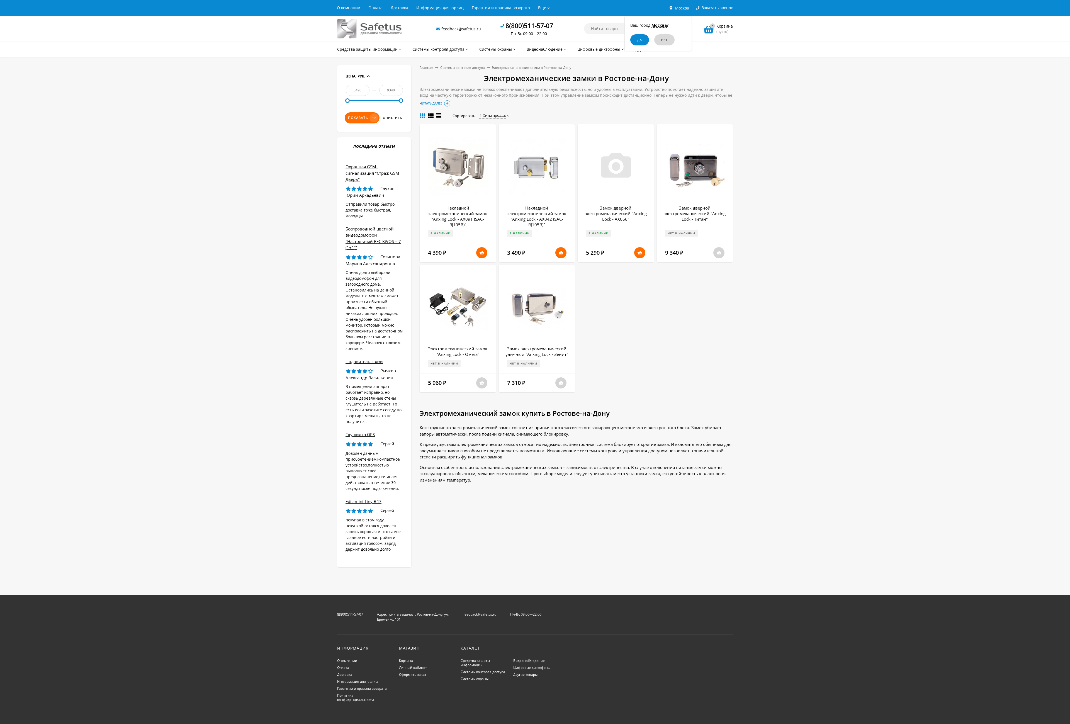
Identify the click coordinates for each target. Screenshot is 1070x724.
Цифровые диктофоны (531, 667)
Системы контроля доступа (462, 67)
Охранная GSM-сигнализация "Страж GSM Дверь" (372, 173)
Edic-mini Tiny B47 (363, 501)
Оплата (375, 7)
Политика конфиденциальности (355, 697)
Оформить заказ (412, 674)
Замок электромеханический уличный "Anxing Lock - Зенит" (536, 351)
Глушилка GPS (360, 434)
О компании (348, 7)
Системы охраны (474, 678)
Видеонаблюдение (529, 660)
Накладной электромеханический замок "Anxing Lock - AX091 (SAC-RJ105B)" (457, 216)
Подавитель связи (364, 361)
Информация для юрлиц (440, 7)
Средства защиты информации (475, 662)
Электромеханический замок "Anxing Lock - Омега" (457, 351)
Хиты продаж (494, 115)
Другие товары (525, 674)
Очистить (392, 118)
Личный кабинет (413, 667)
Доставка (399, 7)
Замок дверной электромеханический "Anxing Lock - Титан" (695, 213)
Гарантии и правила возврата (501, 7)
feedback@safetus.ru (461, 28)
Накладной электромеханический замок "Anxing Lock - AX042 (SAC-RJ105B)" (536, 216)
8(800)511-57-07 (529, 25)
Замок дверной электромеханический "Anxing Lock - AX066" (616, 213)
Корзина (406, 660)
